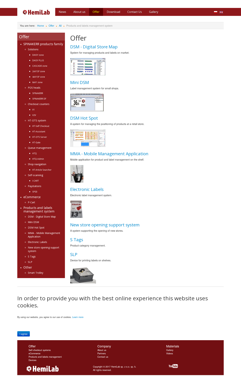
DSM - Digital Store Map (42, 216)
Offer (32, 346)
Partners (101, 353)
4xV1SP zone (38, 76)
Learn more (77, 317)
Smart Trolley (35, 272)
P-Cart (31, 202)
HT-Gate (36, 142)
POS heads (34, 87)
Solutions (33, 49)
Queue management (40, 147)
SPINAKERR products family (43, 44)
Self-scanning (35, 175)
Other (27, 267)
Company (104, 346)
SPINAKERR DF (39, 98)
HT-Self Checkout (40, 126)
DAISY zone (38, 54)
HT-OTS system (37, 120)
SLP (30, 262)
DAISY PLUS (38, 60)
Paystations (34, 186)
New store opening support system (105, 225)
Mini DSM (33, 222)
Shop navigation (37, 164)
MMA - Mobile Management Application (109, 154)
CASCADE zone (39, 65)
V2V (34, 115)
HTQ (34, 153)
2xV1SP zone (38, 71)
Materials (172, 346)
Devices (32, 360)
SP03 (34, 191)
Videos (169, 353)
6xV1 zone (37, 82)
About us (101, 350)
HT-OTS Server (39, 137)
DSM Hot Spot (36, 227)
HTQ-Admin (38, 158)
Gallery (169, 350)
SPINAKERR (37, 93)
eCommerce (32, 197)
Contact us (102, 356)
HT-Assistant (38, 131)
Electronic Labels (37, 242)
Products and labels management (45, 356)
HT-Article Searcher (42, 169)
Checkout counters (38, 104)
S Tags (32, 256)
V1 (33, 109)
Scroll (232, 367)
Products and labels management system (39, 209)
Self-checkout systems (40, 350)
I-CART (35, 180)
